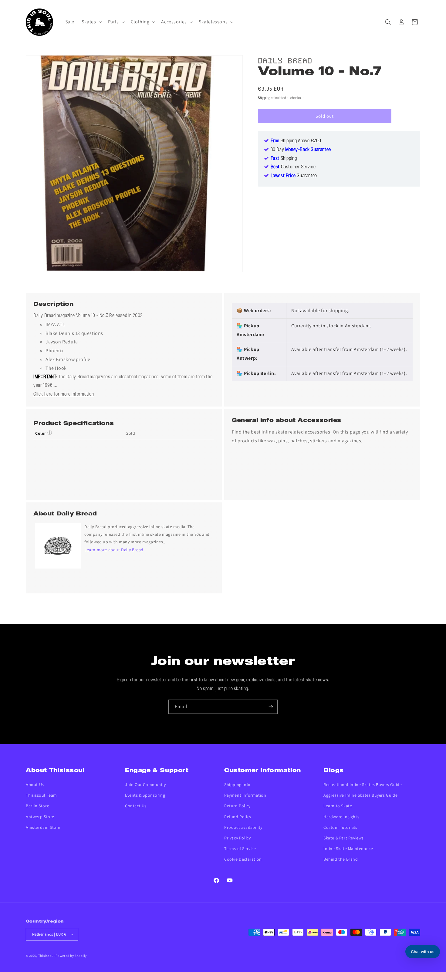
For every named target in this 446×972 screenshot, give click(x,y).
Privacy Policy (237, 838)
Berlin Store (37, 805)
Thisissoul (46, 955)
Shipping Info (237, 784)
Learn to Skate (337, 805)
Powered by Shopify (71, 955)
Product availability (243, 827)
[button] (91, 22)
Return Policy (237, 805)
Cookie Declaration (243, 859)
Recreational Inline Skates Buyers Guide (362, 784)
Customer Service (293, 167)
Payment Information (245, 795)
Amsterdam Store (43, 827)
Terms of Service (240, 848)
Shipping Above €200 (296, 141)
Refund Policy (237, 816)
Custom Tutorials (340, 827)
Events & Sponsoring (145, 795)
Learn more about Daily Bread (114, 549)
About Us (35, 784)
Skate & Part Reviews (343, 838)
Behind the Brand (340, 859)
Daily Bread (285, 60)
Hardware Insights (341, 816)
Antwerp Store (40, 816)
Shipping (264, 98)
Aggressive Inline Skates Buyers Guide (360, 795)
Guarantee (294, 176)
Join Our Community (145, 784)
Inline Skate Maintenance (348, 848)
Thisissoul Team (41, 795)
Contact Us (136, 805)
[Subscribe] (270, 707)
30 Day (301, 150)
